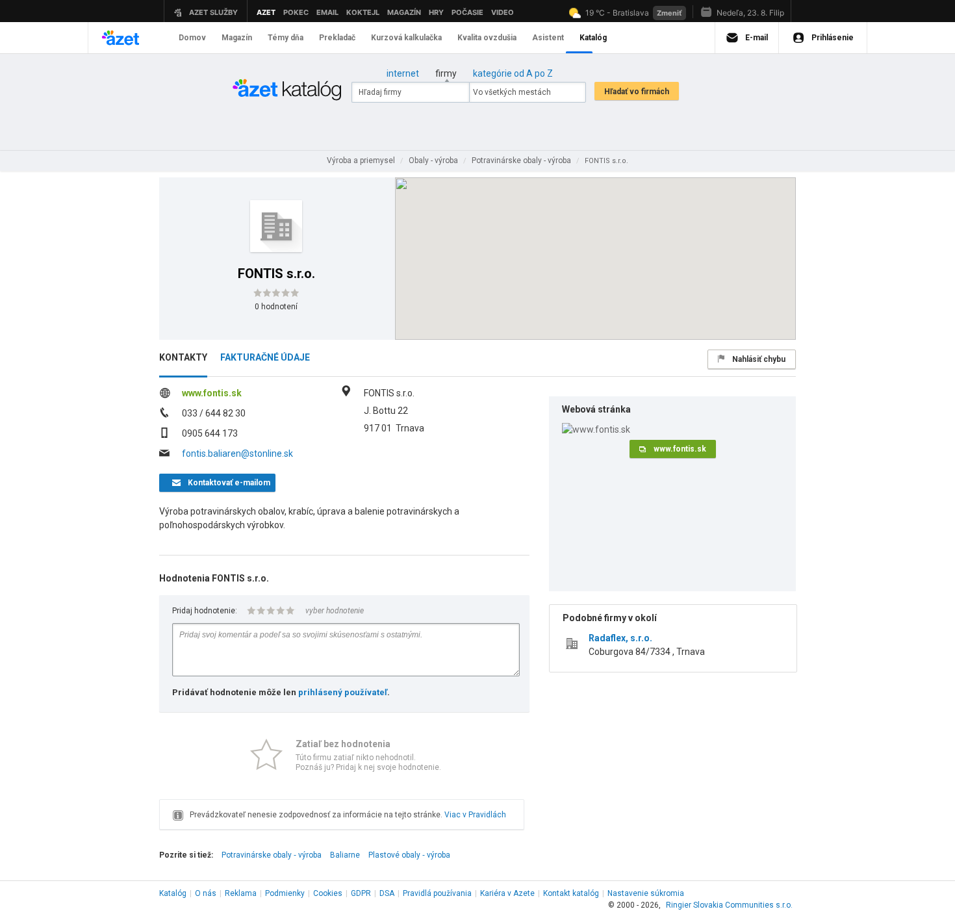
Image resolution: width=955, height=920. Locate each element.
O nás (205, 893)
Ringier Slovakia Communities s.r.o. (729, 905)
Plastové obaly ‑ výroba (409, 855)
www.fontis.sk (212, 393)
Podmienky (285, 893)
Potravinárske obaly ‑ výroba (272, 855)
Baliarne (345, 855)
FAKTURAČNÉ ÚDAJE (265, 357)
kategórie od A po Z (513, 73)
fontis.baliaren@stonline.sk (237, 453)
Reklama (241, 893)
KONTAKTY (183, 357)
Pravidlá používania (437, 893)
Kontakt (571, 893)
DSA (386, 893)
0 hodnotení (276, 306)
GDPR (361, 893)
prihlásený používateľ (342, 692)
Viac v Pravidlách (475, 814)
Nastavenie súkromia (645, 893)
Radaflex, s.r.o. (620, 638)
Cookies (327, 893)
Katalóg (172, 893)
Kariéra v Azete (507, 893)
